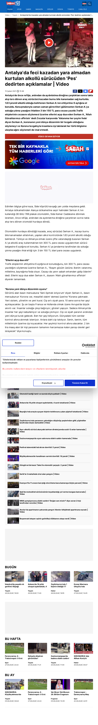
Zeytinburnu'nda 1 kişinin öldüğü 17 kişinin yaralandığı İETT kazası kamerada (59, 585)
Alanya (34, 210)
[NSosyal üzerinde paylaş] (85, 91)
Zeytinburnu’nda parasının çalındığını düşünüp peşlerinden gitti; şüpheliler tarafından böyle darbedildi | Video (53, 421)
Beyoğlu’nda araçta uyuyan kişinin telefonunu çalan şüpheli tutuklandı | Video (54, 412)
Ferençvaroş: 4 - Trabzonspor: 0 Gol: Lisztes (14, 657)
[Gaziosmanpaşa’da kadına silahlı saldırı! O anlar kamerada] (60, 648)
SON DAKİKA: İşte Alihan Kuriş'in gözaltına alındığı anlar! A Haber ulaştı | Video (83, 657)
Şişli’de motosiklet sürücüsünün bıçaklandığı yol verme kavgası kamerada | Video (53, 493)
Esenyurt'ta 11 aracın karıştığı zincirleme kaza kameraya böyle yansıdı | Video (54, 483)
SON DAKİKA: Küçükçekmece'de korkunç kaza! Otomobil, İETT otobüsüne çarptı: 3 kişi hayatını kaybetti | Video (14, 693)
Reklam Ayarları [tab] (61, 353)
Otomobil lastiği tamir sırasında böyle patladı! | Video (43, 394)
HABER (28, 9)
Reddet (18, 343)
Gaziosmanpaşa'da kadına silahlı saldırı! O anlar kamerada (60, 657)
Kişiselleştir (47, 383)
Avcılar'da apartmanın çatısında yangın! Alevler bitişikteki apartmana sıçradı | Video (54, 511)
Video (7, 15)
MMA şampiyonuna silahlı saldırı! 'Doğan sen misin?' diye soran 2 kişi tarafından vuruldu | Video (50, 502)
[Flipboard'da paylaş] (90, 91)
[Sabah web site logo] (84, 4)
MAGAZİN (39, 9)
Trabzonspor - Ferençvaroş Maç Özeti (81, 693)
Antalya (13, 72)
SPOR (19, 9)
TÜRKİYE (71, 9)
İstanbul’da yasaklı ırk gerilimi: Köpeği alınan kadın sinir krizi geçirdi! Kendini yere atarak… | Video (14, 585)
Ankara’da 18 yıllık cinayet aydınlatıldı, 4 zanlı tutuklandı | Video (47, 403)
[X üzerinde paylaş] (80, 91)
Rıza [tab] (13, 353)
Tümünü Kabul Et (80, 383)
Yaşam (14, 15)
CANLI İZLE (83, 9)
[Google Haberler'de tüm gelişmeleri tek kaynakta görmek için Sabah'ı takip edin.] (49, 155)
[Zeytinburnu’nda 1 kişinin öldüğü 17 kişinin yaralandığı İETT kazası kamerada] (60, 576)
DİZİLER (50, 9)
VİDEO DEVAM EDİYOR (49, 136)
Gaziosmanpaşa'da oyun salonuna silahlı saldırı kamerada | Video (49, 438)
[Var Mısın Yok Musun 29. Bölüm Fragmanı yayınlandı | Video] (60, 684)
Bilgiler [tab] (37, 353)
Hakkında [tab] (85, 353)
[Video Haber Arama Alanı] (89, 4)
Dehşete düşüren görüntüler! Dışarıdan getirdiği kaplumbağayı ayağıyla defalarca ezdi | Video (36, 657)
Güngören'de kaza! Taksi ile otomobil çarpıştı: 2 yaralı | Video (47, 465)
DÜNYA (60, 9)
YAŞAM (10, 9)
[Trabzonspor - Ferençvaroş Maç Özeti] (83, 684)
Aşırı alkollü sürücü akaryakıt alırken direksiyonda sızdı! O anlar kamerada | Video (53, 430)
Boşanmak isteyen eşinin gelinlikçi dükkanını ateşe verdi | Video (48, 519)
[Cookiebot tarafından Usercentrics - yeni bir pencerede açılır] (84, 346)
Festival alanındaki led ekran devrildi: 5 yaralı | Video (43, 447)
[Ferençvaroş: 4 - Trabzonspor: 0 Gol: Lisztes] (14, 648)
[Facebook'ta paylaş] (75, 91)
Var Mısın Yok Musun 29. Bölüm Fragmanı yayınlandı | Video (60, 693)
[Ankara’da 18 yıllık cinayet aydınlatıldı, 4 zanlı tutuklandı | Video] (37, 576)
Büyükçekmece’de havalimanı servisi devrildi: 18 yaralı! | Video (47, 456)
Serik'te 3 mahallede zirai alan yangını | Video (39, 474)
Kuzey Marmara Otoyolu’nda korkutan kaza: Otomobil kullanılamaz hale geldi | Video (81, 585)
